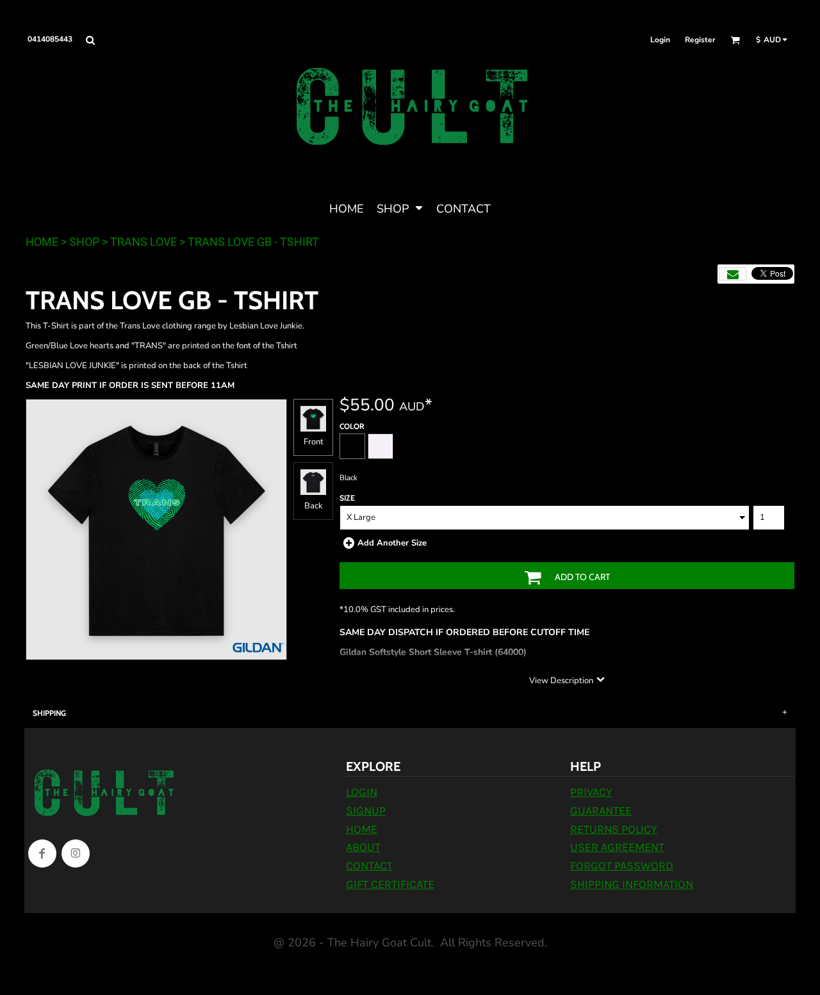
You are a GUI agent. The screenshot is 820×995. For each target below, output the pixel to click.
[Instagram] (76, 853)
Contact (369, 866)
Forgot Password (621, 866)
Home (42, 241)
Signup (366, 811)
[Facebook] (42, 853)
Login (660, 40)
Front (314, 442)
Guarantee (601, 811)
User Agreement (617, 847)
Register (700, 40)
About (363, 847)
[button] (90, 40)
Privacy (591, 792)
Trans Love (143, 241)
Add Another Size (392, 543)
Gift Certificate (390, 884)
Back (313, 506)
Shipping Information (631, 884)
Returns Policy (613, 829)
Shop (84, 241)
